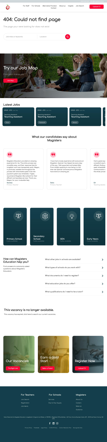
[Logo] (11, 7)
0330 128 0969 (85, 1)
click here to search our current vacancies (39, 314)
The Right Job (13, 368)
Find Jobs (13, 243)
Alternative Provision (50, 6)
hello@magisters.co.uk (97, 1)
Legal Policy (44, 427)
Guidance (79, 409)
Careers (78, 403)
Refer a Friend (47, 368)
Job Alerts (24, 406)
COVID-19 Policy (53, 427)
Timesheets (36, 427)
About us (62, 6)
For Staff (26, 6)
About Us (79, 399)
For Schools (36, 6)
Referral (78, 406)
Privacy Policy (28, 427)
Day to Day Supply (55, 403)
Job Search (80, 6)
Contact (53, 8)
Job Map (10, 80)
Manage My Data (77, 427)
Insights (70, 6)
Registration (25, 403)
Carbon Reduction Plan (65, 427)
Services (51, 399)
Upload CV (82, 368)
